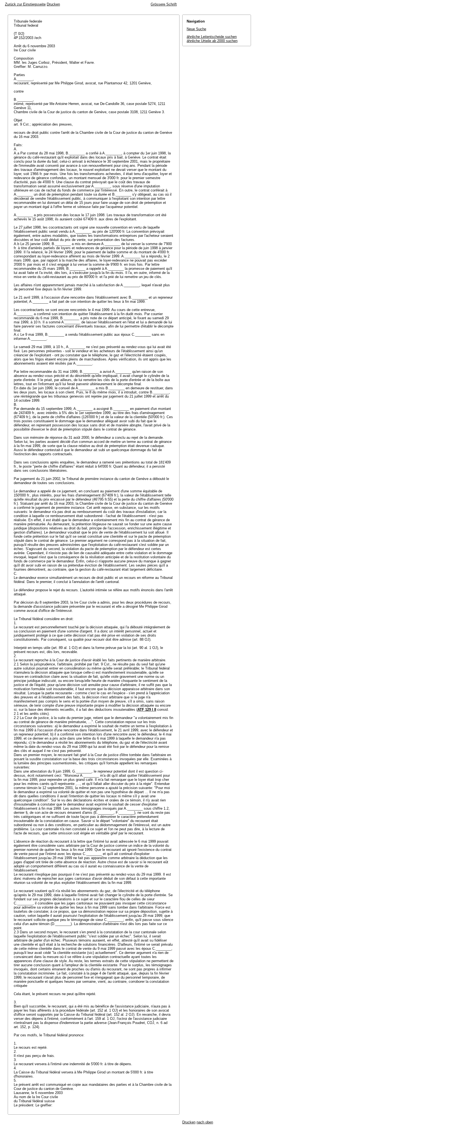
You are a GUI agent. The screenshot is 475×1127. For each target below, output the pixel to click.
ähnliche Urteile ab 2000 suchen (212, 41)
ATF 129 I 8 (146, 709)
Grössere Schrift (164, 4)
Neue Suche (196, 29)
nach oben (205, 1122)
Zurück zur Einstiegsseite (25, 4)
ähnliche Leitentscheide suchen (212, 37)
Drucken (53, 4)
